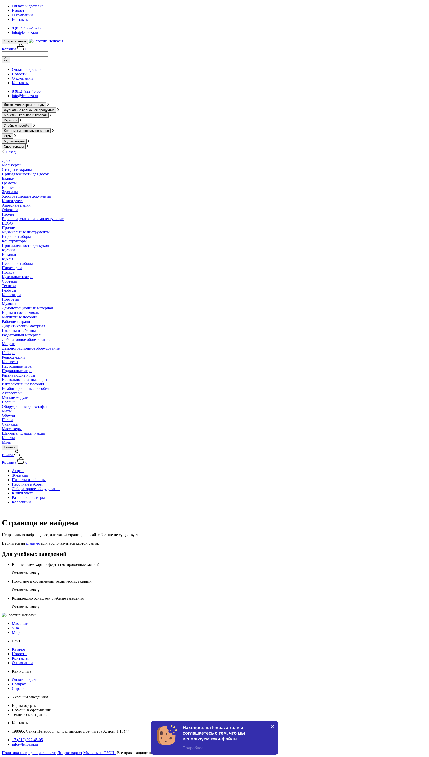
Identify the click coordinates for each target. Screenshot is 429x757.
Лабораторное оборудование (26, 339)
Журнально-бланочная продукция (29, 110)
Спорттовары (14, 146)
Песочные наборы (17, 263)
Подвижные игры (17, 371)
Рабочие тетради (16, 321)
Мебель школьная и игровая (25, 115)
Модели (8, 344)
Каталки (9, 254)
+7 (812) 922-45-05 (27, 740)
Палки (7, 420)
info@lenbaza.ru (25, 32)
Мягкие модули (15, 397)
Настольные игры (17, 366)
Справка (19, 688)
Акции (18, 471)
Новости (19, 10)
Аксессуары (12, 393)
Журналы (10, 192)
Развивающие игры (18, 375)
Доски (7, 160)
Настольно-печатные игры (24, 380)
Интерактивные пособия (23, 384)
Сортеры (9, 281)
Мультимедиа (14, 141)
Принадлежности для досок (25, 174)
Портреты (10, 299)
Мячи (6, 442)
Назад (11, 152)
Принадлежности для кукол (25, 245)
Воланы (8, 402)
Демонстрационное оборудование (31, 348)
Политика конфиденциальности (29, 753)
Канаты (8, 438)
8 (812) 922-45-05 (26, 28)
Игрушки (10, 120)
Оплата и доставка (27, 6)
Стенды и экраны (17, 169)
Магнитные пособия (19, 317)
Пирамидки (12, 268)
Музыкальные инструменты (26, 232)
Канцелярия (12, 187)
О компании (22, 15)
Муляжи (9, 304)
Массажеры (12, 429)
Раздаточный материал (21, 335)
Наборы (8, 353)
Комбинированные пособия (25, 388)
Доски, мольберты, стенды (24, 105)
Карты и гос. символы (21, 312)
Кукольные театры (17, 277)
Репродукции (13, 357)
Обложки (10, 210)
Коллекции (11, 295)
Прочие (8, 228)
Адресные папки (16, 205)
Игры (7, 136)
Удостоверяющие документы (26, 196)
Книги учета (12, 201)
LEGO (7, 223)
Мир (16, 632)
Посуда (8, 272)
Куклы (7, 259)
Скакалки (10, 424)
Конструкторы (14, 241)
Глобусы (9, 290)
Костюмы (10, 362)
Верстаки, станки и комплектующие (33, 219)
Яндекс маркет (69, 753)
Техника (9, 286)
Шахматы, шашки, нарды (23, 433)
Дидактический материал (23, 326)
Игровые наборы (16, 236)
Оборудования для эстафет (24, 406)
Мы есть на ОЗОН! (99, 753)
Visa (15, 628)
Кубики (8, 250)
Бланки (8, 178)
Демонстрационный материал (27, 308)
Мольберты (11, 165)
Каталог (10, 447)
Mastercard (20, 623)
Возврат (19, 684)
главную (33, 543)
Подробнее (193, 748)
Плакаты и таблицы (19, 330)
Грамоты (9, 183)
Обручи (8, 415)
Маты (7, 411)
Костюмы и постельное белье (26, 131)
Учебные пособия (17, 125)
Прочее (8, 214)
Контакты (20, 19)
